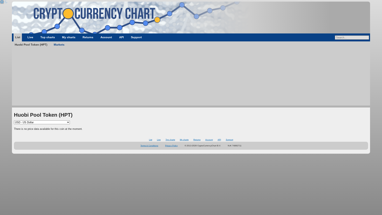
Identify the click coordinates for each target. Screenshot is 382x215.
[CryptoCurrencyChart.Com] (191, 17)
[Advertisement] (191, 78)
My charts (68, 37)
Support (136, 37)
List (17, 37)
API (121, 37)
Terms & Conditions (149, 146)
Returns (88, 37)
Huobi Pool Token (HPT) (31, 44)
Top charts (47, 37)
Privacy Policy (171, 146)
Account (106, 37)
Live (30, 37)
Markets (59, 44)
